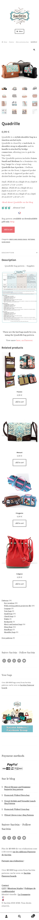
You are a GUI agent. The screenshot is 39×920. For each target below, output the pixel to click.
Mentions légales (15, 888)
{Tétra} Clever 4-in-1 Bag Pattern (19, 815)
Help (12, 222)
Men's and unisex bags (22, 42)
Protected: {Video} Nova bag (16, 795)
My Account (6, 916)
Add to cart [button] (19, 402)
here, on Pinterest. (24, 340)
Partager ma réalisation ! (13, 861)
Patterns (11, 42)
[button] (34, 49)
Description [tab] (8, 253)
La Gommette (24, 894)
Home (5, 42)
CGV (4, 888)
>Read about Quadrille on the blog (17, 202)
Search (19, 916)
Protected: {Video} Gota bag (16, 809)
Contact (5, 885)
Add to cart (8, 230)
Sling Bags (6, 242)
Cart (30, 914)
